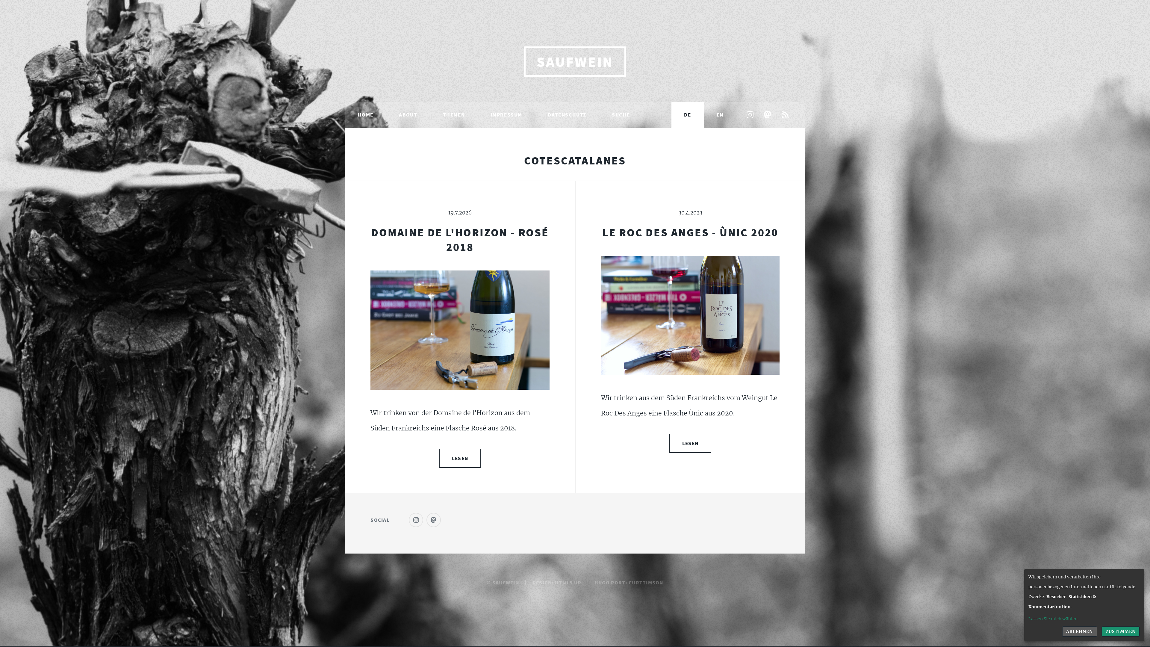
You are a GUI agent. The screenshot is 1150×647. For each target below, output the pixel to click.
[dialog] (1084, 605)
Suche (621, 114)
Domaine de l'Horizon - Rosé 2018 (460, 239)
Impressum (506, 114)
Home (365, 114)
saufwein (575, 62)
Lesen (460, 458)
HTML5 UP (568, 582)
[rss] (785, 115)
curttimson (646, 582)
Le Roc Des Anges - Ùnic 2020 (690, 232)
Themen (454, 114)
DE (687, 114)
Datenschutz (567, 114)
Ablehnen (1079, 631)
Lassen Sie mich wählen (1053, 619)
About (408, 114)
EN (720, 114)
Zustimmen (1121, 631)
